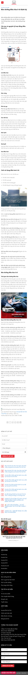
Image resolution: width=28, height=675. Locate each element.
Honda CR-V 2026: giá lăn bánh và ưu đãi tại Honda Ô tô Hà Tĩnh (16, 490)
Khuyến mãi (4, 599)
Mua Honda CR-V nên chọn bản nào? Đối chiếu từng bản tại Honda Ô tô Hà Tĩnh (16, 471)
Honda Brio (4, 568)
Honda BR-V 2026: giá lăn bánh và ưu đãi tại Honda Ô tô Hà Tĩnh (16, 476)
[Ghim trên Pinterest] (18, 422)
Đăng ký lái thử (5, 619)
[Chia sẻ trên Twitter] (12, 422)
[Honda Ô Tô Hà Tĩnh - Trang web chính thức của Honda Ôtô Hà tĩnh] (14, 2)
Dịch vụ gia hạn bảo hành (8, 579)
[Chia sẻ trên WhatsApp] (7, 422)
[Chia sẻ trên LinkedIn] (20, 422)
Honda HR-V (4, 563)
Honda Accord (5, 566)
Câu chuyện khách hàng (7, 596)
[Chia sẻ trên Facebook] (10, 422)
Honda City (4, 554)
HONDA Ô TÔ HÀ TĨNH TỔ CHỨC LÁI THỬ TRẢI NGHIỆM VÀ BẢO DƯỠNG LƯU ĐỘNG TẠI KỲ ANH (15, 500)
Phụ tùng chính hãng (6, 585)
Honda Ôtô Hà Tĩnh (6, 610)
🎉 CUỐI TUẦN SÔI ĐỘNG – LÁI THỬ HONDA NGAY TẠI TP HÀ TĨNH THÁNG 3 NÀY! (15, 506)
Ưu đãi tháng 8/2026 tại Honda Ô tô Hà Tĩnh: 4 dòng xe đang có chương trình (15, 494)
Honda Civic (4, 557)
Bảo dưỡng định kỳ (6, 577)
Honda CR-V (4, 560)
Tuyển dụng (4, 602)
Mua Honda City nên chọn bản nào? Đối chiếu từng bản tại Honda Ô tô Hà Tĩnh (15, 466)
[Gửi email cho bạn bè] (15, 422)
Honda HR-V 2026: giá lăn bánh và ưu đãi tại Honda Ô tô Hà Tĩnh (16, 480)
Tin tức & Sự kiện (5, 7)
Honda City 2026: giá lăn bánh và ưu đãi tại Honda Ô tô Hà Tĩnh (15, 485)
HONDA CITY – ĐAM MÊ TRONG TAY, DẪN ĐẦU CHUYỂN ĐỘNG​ (16, 511)
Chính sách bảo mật (6, 613)
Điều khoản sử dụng (6, 616)
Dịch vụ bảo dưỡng (6, 582)
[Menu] (2, 2)
